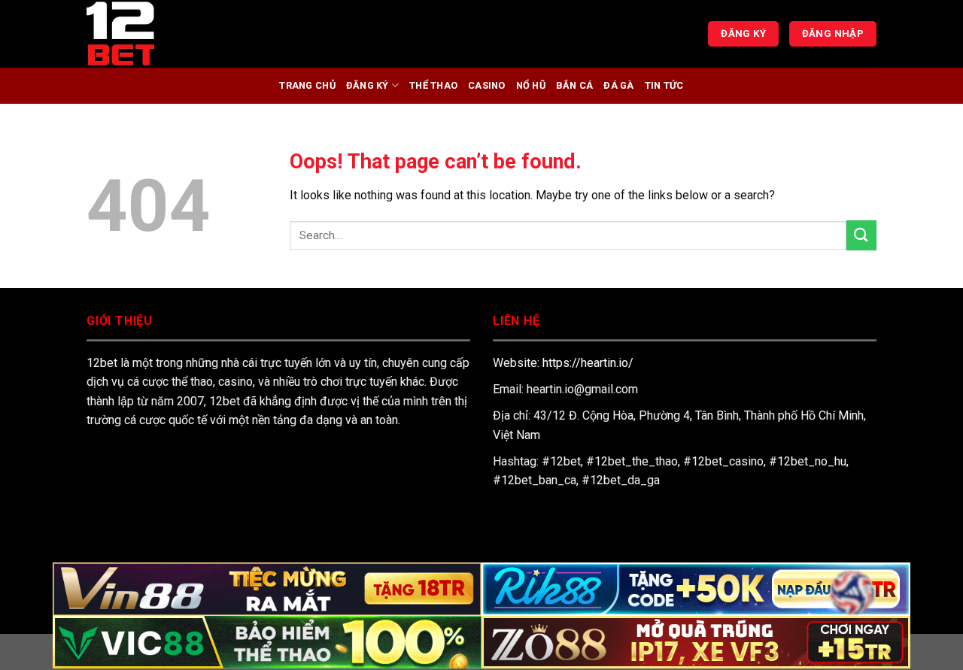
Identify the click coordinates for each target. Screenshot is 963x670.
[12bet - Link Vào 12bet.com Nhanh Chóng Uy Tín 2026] (162, 34)
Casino (487, 85)
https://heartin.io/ (587, 363)
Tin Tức (664, 85)
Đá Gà (618, 85)
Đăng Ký (367, 85)
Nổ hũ (530, 85)
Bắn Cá (575, 85)
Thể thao (433, 85)
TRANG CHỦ (307, 85)
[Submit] (861, 235)
